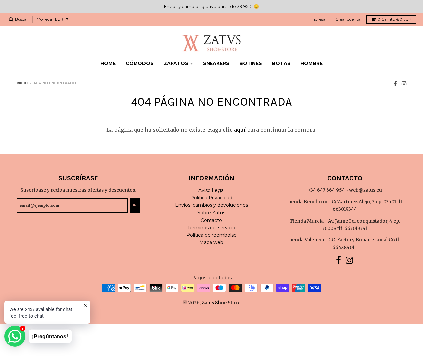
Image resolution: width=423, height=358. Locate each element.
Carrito (394, 19)
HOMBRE (311, 63)
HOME (108, 63)
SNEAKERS (216, 63)
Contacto (211, 220)
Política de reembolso (211, 235)
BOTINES (250, 63)
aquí (240, 129)
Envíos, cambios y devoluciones (211, 205)
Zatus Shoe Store (221, 302)
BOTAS (281, 63)
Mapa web (211, 242)
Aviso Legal (211, 190)
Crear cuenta (347, 19)
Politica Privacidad (211, 198)
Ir (134, 205)
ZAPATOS (176, 63)
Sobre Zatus (211, 213)
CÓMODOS (140, 63)
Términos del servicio (211, 228)
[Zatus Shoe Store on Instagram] (404, 84)
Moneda (44, 19)
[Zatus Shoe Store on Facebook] (395, 84)
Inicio (22, 83)
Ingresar (319, 19)
